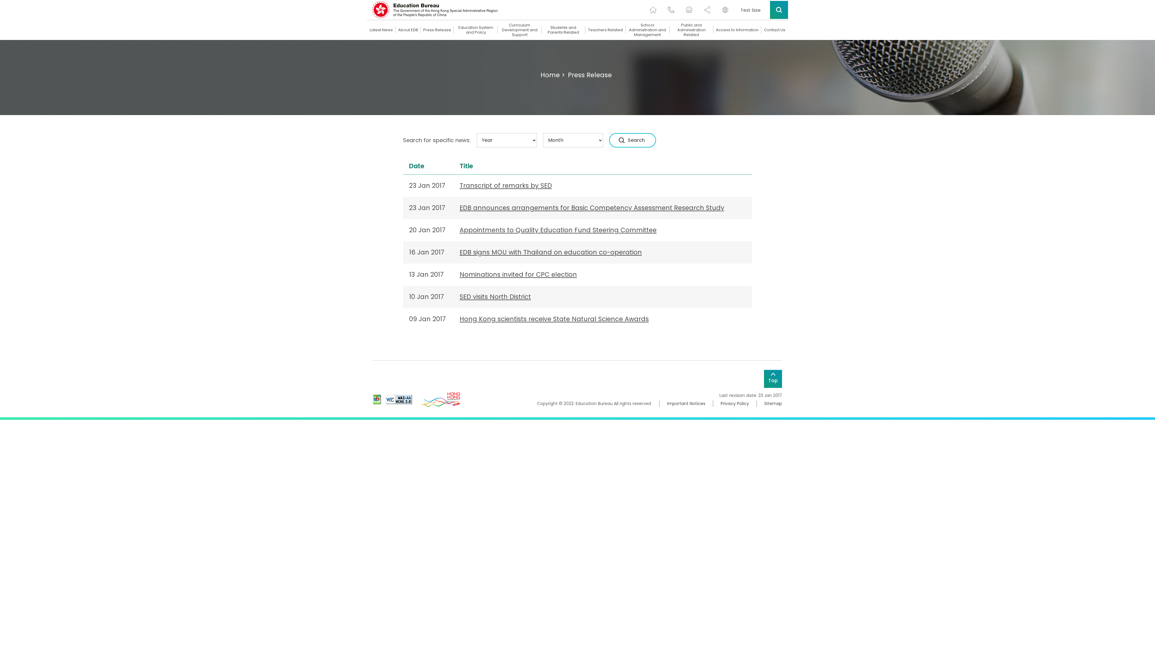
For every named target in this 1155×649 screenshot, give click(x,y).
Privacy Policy (735, 404)
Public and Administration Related (691, 30)
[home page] (653, 9)
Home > (553, 75)
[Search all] (779, 10)
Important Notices (686, 404)
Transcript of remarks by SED (506, 185)
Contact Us (774, 30)
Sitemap (773, 404)
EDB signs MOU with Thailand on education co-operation (551, 252)
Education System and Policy (475, 30)
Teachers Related (605, 30)
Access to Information (737, 30)
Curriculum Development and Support (519, 30)
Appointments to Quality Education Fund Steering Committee (558, 230)
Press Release (437, 30)
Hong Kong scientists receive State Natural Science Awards (554, 319)
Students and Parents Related (563, 30)
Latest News (381, 30)
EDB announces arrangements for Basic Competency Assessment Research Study (592, 207)
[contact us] (671, 9)
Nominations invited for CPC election (518, 274)
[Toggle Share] (707, 9)
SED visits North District (495, 296)
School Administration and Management (647, 30)
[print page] (689, 9)
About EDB (408, 30)
